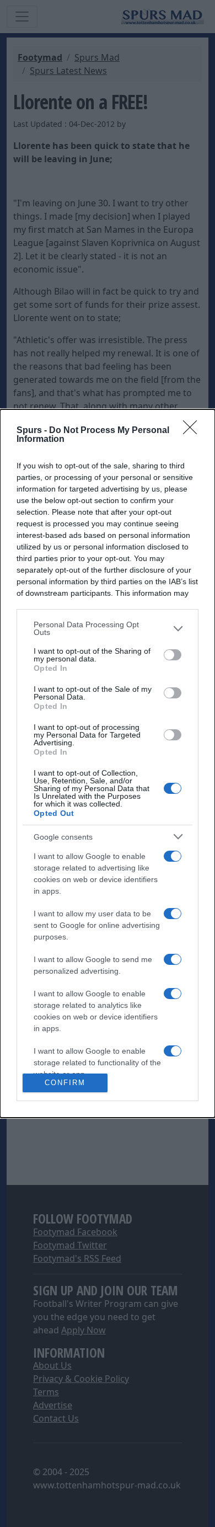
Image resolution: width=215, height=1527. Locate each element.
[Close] (193, 430)
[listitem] (107, 628)
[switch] (172, 654)
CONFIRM (65, 1082)
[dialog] (107, 763)
